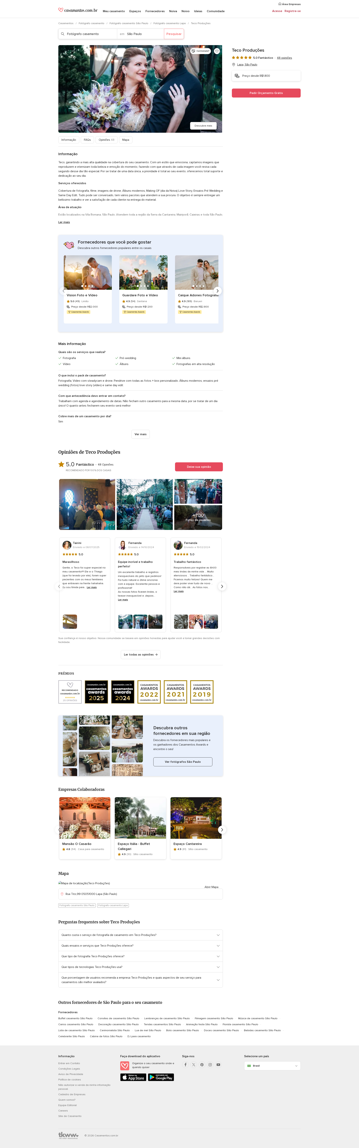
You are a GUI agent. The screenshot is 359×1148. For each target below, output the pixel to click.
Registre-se (293, 11)
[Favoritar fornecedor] (217, 51)
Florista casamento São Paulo (240, 1024)
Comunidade (216, 11)
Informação (69, 140)
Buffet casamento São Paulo (75, 1018)
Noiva (173, 11)
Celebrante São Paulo (71, 1036)
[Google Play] (161, 1080)
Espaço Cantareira (188, 844)
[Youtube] (218, 1064)
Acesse (277, 11)
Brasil (256, 1065)
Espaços (135, 11)
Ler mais (64, 222)
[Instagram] (210, 1064)
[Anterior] (63, 291)
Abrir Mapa (211, 887)
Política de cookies (69, 1079)
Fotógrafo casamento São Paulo (129, 23)
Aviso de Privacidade (70, 1074)
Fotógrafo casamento (92, 23)
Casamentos (66, 23)
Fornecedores (155, 11)
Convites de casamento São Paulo (118, 1018)
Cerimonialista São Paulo (115, 1030)
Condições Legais (69, 1068)
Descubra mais (203, 125)
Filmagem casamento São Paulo (214, 1018)
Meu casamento (114, 11)
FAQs (87, 140)
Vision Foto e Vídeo (82, 295)
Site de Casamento (70, 1116)
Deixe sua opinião (199, 467)
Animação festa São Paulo (202, 1024)
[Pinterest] (202, 1064)
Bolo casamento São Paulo (182, 1030)
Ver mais (141, 434)
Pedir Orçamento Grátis (266, 93)
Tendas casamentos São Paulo (162, 1024)
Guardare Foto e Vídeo (140, 295)
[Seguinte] (218, 291)
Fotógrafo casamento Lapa (170, 23)
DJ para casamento (139, 1036)
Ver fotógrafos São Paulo (183, 762)
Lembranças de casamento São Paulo (167, 1018)
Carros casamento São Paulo (75, 1024)
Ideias (198, 11)
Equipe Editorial (67, 1105)
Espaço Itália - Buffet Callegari (134, 846)
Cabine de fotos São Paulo (106, 1036)
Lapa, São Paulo (247, 64)
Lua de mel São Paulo (148, 1030)
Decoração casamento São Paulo (118, 1024)
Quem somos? (66, 1099)
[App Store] (133, 1080)
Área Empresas (291, 4)
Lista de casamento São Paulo (76, 1030)
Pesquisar (174, 34)
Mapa (125, 140)
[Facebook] (185, 1064)
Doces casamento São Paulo (221, 1030)
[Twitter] (193, 1064)
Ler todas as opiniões (139, 654)
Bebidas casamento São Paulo (262, 1030)
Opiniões (106, 140)
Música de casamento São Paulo (257, 1018)
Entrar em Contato (69, 1063)
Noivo (186, 11)
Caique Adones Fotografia (198, 295)
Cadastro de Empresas (71, 1094)
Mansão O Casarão (76, 844)
